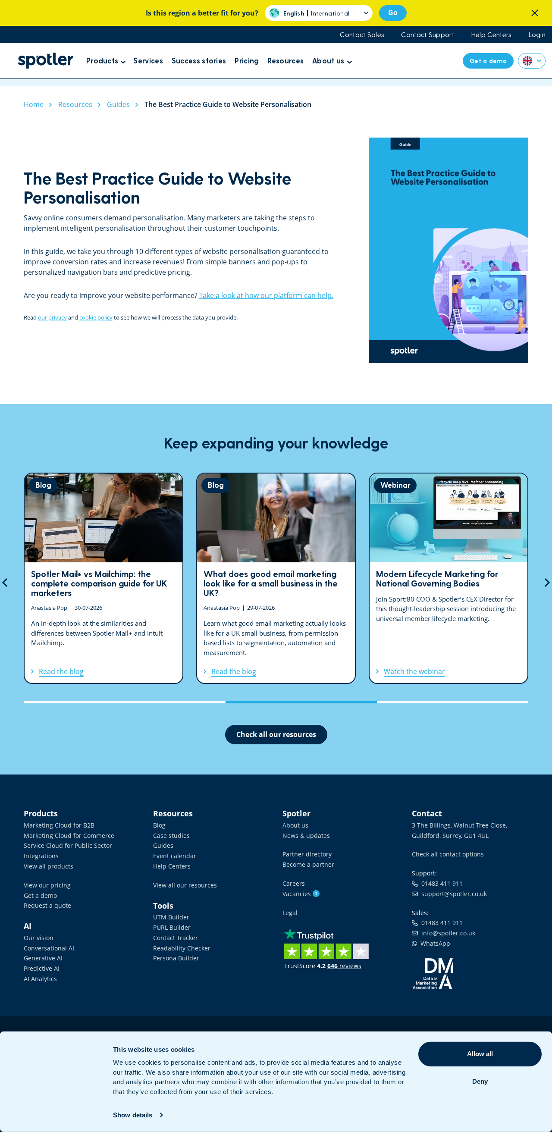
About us (295, 825)
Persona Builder (176, 958)
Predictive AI (42, 968)
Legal (290, 913)
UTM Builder (171, 917)
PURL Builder (172, 927)
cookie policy (96, 317)
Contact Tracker (175, 938)
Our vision (38, 938)
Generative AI (43, 958)
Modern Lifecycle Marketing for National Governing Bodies (448, 578)
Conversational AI (49, 948)
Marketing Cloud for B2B (59, 825)
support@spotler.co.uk (452, 894)
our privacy (52, 317)
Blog (159, 825)
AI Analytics (40, 979)
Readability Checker (181, 948)
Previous (4, 582)
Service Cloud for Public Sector (68, 845)
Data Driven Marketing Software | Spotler (45, 61)
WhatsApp (433, 943)
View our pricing (47, 885)
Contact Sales (362, 34)
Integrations (41, 856)
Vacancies (299, 894)
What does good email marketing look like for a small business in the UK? (276, 578)
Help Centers (491, 34)
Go (393, 12)
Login (537, 34)
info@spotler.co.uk (446, 933)
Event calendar (174, 856)
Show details (132, 1115)
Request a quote (47, 905)
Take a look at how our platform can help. (266, 295)
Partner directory (307, 854)
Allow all (480, 1053)
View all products (48, 866)
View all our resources (185, 885)
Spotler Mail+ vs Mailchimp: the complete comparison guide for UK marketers (103, 578)
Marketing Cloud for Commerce (69, 835)
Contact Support (427, 34)
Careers (293, 883)
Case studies (171, 835)
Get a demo (40, 895)
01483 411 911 (440, 883)
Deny (480, 1081)
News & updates (306, 835)
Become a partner (308, 864)
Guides (163, 845)
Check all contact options (448, 854)
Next (547, 582)
